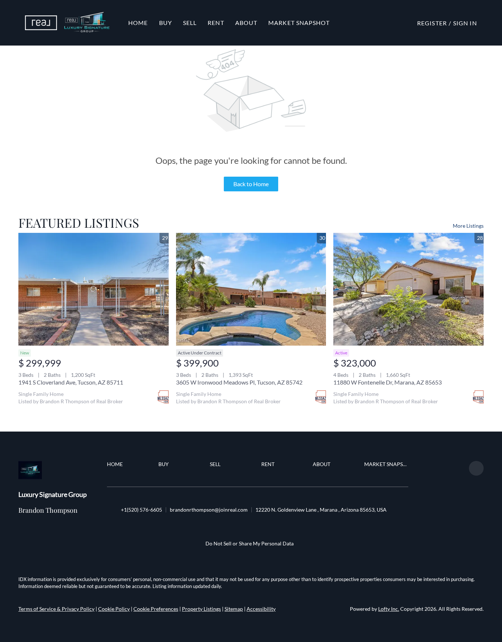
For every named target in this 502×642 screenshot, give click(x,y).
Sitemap (234, 609)
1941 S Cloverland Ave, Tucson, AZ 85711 (70, 382)
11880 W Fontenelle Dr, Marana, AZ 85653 (387, 382)
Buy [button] (165, 22)
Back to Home (251, 183)
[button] (41, 22)
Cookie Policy (114, 609)
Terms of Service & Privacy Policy (56, 609)
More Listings (468, 226)
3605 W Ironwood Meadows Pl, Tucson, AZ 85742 (239, 382)
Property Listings (201, 609)
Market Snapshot (299, 22)
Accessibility (261, 609)
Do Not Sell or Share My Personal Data (249, 543)
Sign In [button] (465, 22)
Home (138, 22)
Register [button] (432, 22)
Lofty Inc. (388, 609)
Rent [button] (216, 22)
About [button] (246, 22)
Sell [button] (190, 22)
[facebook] (476, 468)
